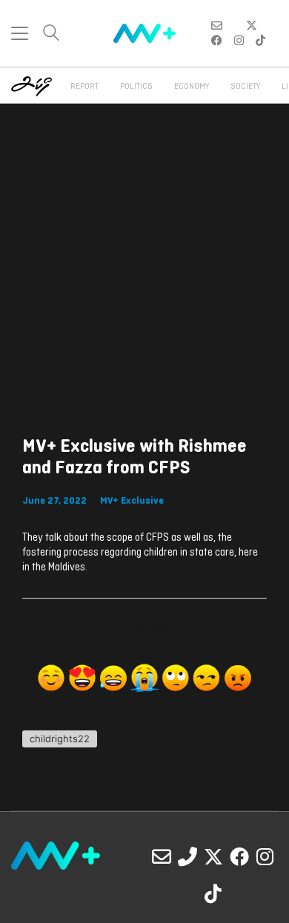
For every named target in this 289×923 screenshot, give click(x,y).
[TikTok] (213, 893)
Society (245, 86)
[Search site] (51, 34)
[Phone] (187, 856)
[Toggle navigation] (19, 33)
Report (84, 86)
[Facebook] (239, 856)
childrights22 (60, 738)
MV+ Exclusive (132, 501)
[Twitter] (213, 856)
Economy (191, 86)
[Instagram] (265, 856)
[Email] (161, 856)
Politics (136, 86)
